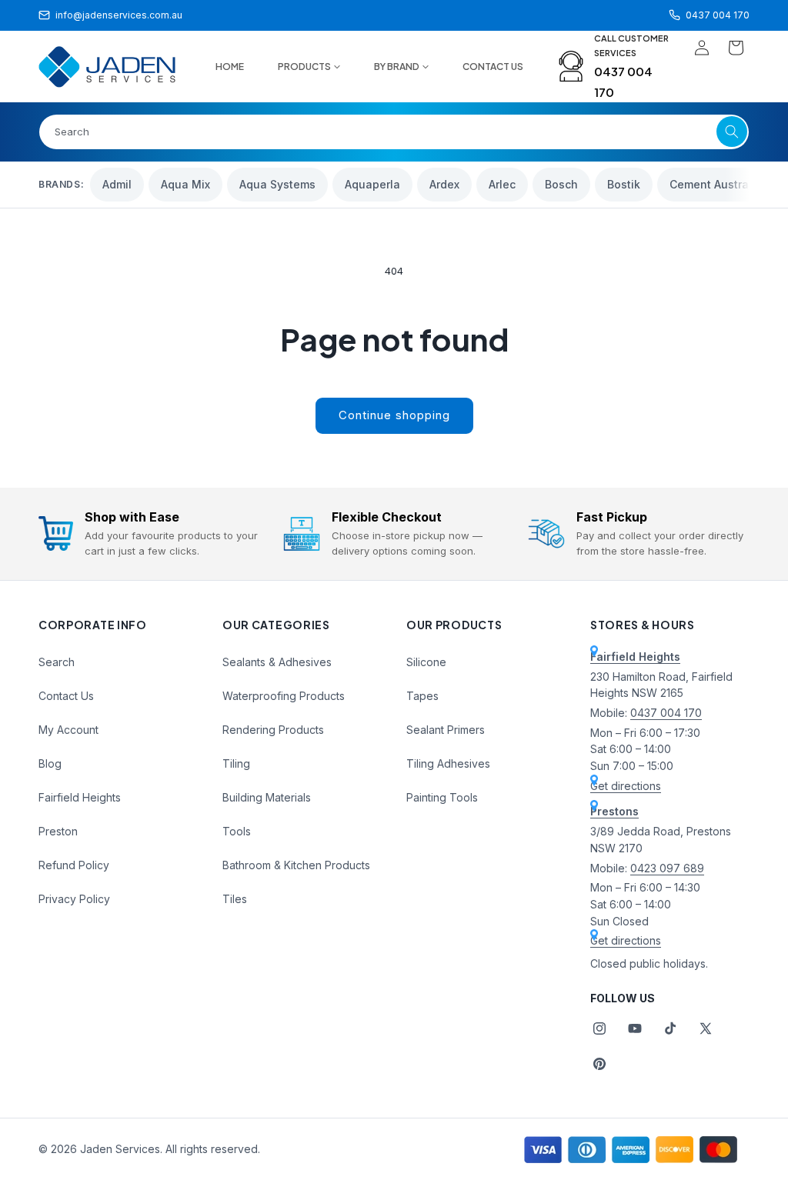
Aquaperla (372, 184)
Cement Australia (715, 184)
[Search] (731, 131)
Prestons (614, 811)
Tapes (422, 695)
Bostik (623, 184)
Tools (236, 831)
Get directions (625, 785)
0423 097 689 (667, 868)
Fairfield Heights (79, 797)
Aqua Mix (185, 184)
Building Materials (266, 797)
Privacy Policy (74, 898)
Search (56, 661)
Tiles (234, 898)
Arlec (502, 184)
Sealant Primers (445, 729)
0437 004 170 (666, 712)
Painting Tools (442, 797)
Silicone (426, 661)
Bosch (561, 184)
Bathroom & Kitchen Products (296, 865)
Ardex (444, 184)
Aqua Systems (277, 184)
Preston (58, 831)
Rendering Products (273, 729)
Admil (117, 184)
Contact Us (66, 695)
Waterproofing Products (283, 695)
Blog (50, 763)
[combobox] (394, 132)
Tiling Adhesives (448, 763)
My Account (68, 729)
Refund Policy (73, 865)
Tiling (236, 763)
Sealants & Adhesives (277, 661)
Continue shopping (394, 415)
